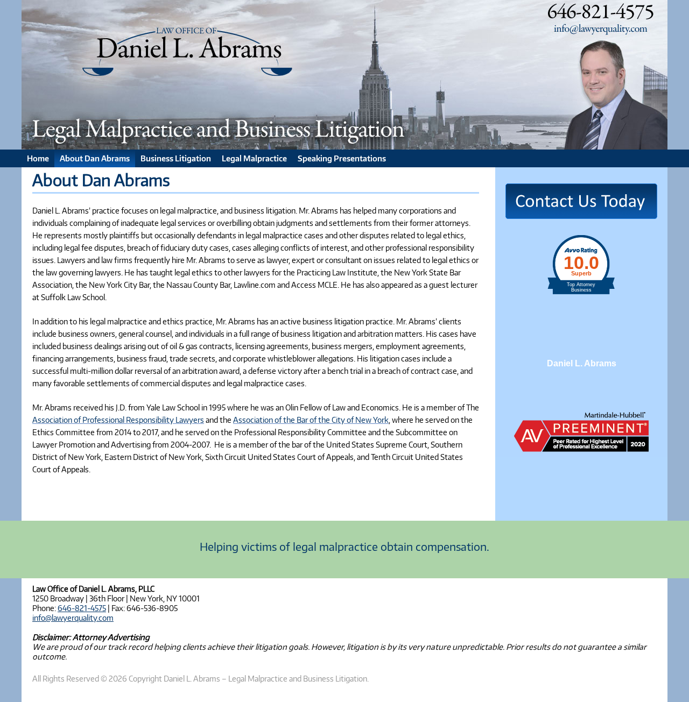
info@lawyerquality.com (73, 617)
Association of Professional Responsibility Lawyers (118, 419)
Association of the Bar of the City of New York (311, 419)
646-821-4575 (82, 608)
